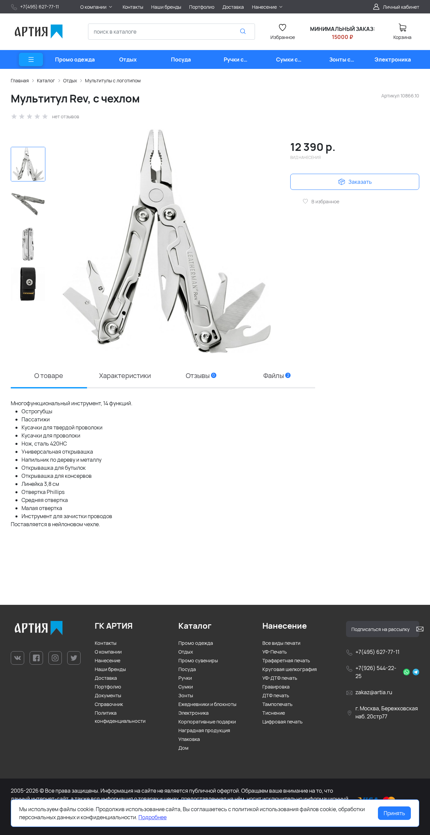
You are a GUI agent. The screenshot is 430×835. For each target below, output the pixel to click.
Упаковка (189, 739)
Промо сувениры (198, 660)
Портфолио (108, 686)
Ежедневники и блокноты (207, 704)
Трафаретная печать (286, 660)
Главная (20, 80)
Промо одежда (195, 643)
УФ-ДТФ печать (279, 678)
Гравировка (276, 686)
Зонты (185, 695)
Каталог (46, 80)
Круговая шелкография (289, 669)
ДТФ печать (275, 695)
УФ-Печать (274, 652)
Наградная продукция (204, 730)
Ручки (185, 678)
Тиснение (273, 713)
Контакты (106, 643)
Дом (183, 748)
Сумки (185, 686)
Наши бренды (110, 669)
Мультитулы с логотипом (113, 80)
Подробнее (152, 817)
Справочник (109, 704)
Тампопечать (277, 704)
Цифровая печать (282, 721)
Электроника (193, 713)
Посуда (187, 669)
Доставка (106, 678)
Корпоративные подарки (207, 721)
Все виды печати (281, 643)
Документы (108, 695)
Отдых (70, 80)
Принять (394, 813)
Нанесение (107, 660)
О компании (108, 652)
